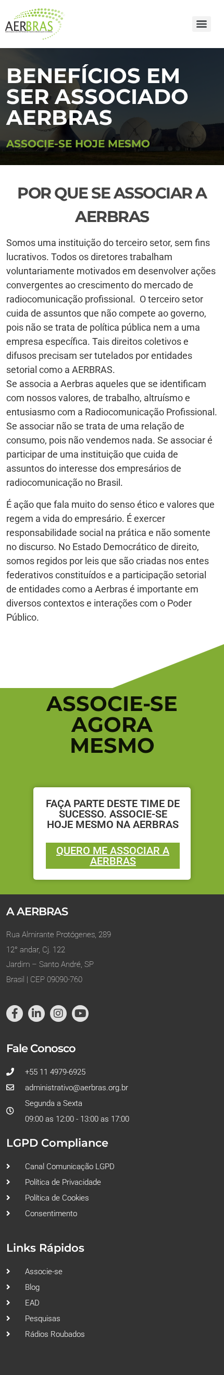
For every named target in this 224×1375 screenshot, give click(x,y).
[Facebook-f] (14, 1013)
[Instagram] (58, 1013)
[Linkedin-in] (36, 1013)
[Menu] (201, 24)
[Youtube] (80, 1013)
